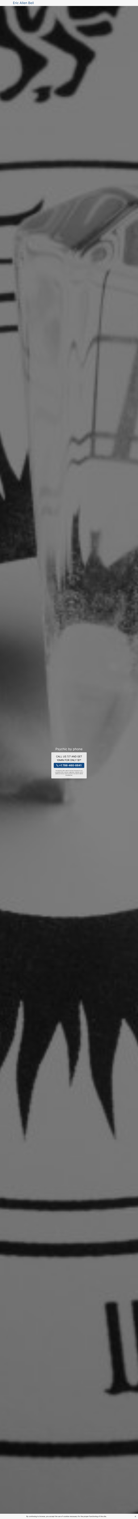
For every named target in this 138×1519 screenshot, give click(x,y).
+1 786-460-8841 (70, 765)
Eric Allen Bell (23, 3)
